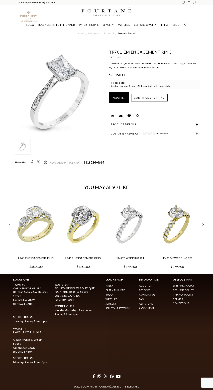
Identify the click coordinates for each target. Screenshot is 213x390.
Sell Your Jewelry (118, 308)
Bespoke (144, 290)
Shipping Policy (184, 285)
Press (165, 24)
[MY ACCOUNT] (194, 2)
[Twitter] (38, 162)
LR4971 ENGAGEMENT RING (83, 258)
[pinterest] (112, 376)
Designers (94, 33)
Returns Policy (183, 290)
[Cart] (189, 2)
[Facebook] (32, 162)
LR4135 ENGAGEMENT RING (36, 258)
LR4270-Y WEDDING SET (177, 258)
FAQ (141, 299)
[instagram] (99, 376)
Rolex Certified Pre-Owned (56, 24)
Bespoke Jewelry (145, 24)
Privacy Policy (183, 294)
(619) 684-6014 (64, 299)
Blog (176, 24)
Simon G (109, 33)
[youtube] (118, 376)
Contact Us (147, 294)
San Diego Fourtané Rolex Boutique (75, 286)
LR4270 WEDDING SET (130, 258)
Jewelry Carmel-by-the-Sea (27, 287)
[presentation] (9, 224)
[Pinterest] (45, 162)
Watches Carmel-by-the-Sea (27, 330)
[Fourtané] (106, 11)
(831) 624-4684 (47, 2)
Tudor (110, 294)
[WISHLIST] (183, 2)
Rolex (30, 24)
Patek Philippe (89, 24)
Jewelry (108, 24)
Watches (124, 24)
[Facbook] (94, 376)
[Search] (185, 24)
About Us (145, 285)
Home (81, 33)
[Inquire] (119, 97)
